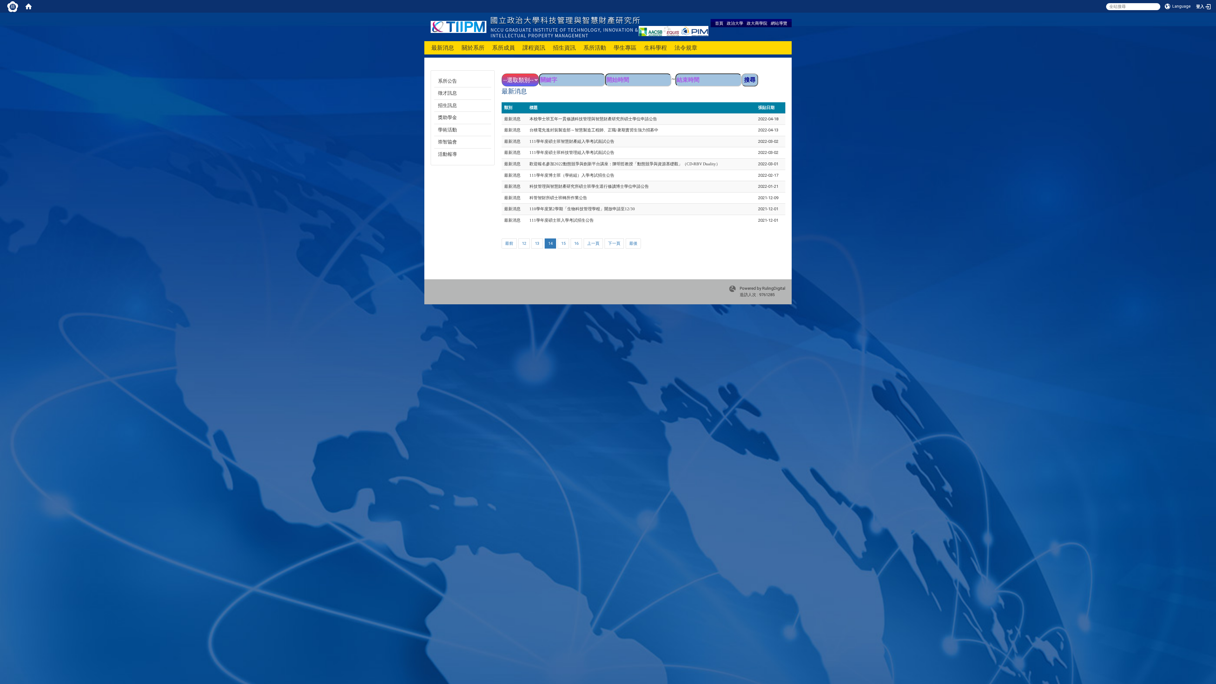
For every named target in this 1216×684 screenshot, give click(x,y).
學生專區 (625, 47)
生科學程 (655, 47)
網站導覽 (779, 23)
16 (576, 243)
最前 (509, 243)
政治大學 (735, 23)
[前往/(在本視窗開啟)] (535, 26)
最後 (633, 243)
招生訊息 (447, 105)
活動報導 (447, 154)
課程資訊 (533, 47)
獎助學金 (447, 117)
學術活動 (447, 130)
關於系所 (473, 47)
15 (563, 243)
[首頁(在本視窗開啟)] (28, 6)
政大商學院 (757, 23)
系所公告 (447, 81)
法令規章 (685, 47)
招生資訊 (564, 47)
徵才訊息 (447, 93)
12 (524, 243)
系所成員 (503, 47)
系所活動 (594, 47)
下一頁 (614, 243)
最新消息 (442, 47)
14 (550, 243)
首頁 (719, 23)
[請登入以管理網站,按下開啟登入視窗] (13, 6)
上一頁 (593, 243)
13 (537, 243)
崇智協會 (447, 142)
